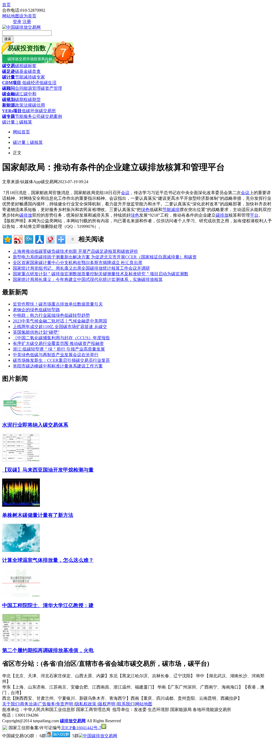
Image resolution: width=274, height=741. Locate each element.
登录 (17, 21)
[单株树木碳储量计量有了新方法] (21, 505)
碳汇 (19, 94)
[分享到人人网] (39, 239)
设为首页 (27, 16)
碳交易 (8, 65)
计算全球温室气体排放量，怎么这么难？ (48, 560)
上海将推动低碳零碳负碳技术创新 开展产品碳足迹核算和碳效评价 (75, 251)
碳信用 (38, 105)
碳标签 (30, 65)
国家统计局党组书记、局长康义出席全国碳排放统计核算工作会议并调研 (81, 268)
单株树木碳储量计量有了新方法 (37, 515)
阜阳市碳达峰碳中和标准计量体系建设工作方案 (58, 366)
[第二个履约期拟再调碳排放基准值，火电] (21, 640)
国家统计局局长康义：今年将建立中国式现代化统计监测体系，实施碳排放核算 (88, 279)
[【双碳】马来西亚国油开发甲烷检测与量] (21, 460)
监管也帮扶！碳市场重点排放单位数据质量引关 (58, 304)
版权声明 (107, 704)
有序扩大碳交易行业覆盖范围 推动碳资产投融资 (58, 343)
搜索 (7, 39)
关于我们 (10, 704)
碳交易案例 (51, 116)
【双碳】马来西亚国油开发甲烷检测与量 (48, 470)
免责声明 (65, 704)
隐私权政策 (86, 704)
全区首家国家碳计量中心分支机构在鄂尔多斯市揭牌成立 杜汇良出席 (77, 262)
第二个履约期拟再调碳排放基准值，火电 (48, 650)
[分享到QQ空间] (7, 239)
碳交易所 (47, 110)
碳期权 (21, 99)
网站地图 (10, 16)
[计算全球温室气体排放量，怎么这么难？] (21, 550)
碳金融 (8, 94)
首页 (6, 4)
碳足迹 (8, 71)
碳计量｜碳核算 (17, 122)
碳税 (19, 65)
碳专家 (38, 77)
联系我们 (125, 704)
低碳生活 (47, 82)
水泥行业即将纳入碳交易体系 (35, 425)
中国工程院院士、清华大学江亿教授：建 (48, 605)
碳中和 (30, 94)
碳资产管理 (51, 88)
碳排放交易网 (73, 721)
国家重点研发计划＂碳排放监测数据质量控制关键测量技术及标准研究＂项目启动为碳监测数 (100, 274)
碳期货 (34, 99)
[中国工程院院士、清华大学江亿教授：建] (21, 595)
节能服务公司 (28, 116)
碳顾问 (8, 88)
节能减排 (23, 77)
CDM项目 (11, 82)
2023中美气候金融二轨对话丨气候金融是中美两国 (60, 321)
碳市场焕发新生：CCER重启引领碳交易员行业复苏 (61, 360)
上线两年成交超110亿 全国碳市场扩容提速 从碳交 (60, 326)
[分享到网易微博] (50, 239)
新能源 (8, 105)
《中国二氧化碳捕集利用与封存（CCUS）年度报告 (61, 338)
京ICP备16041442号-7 (81, 727)
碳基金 (21, 71)
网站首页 (21, 132)
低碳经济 (30, 82)
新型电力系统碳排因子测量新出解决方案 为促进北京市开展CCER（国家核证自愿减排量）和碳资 (105, 257)
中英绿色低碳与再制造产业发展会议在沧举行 (55, 354)
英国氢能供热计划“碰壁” (36, 332)
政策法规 (23, 105)
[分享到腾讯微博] (28, 239)
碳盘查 (34, 71)
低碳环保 (30, 110)
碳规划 (8, 99)
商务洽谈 (28, 704)
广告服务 (46, 704)
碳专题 (8, 116)
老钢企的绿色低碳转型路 (36, 309)
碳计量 (8, 77)
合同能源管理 (28, 88)
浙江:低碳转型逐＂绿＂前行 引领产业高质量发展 (59, 349)
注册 (26, 21)
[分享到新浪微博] (18, 239)
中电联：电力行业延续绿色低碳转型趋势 (51, 315)
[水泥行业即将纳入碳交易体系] (21, 415)
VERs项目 (12, 110)
